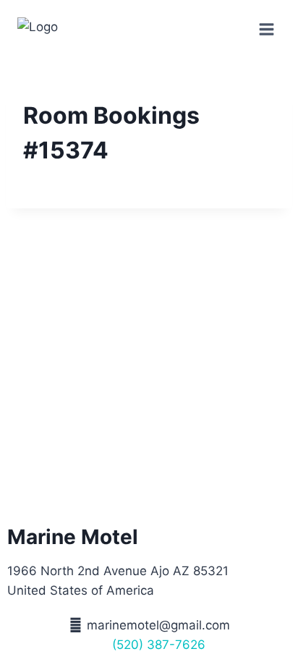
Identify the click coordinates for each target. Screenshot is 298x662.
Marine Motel (72, 537)
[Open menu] (266, 29)
